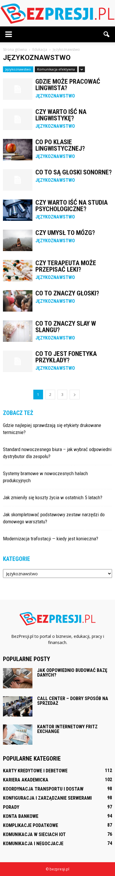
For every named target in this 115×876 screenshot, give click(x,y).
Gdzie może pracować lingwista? (67, 85)
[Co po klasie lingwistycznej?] (17, 149)
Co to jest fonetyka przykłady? (66, 357)
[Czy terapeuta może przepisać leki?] (17, 270)
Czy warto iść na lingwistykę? (60, 115)
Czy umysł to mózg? (65, 232)
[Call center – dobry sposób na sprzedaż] (17, 706)
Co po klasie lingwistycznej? (60, 145)
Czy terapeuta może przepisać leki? (65, 266)
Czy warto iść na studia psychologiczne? (71, 206)
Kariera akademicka (25, 780)
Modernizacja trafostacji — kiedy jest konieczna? (50, 539)
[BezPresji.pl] (57, 14)
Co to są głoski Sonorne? (73, 172)
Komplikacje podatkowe (30, 825)
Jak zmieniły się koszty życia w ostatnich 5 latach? (52, 497)
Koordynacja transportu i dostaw (43, 789)
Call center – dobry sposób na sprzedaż (72, 701)
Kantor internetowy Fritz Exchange (67, 729)
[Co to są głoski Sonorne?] (17, 180)
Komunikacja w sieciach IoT (34, 834)
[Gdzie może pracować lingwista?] (17, 89)
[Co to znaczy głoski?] (17, 301)
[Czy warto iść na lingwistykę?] (17, 119)
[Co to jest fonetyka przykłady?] (17, 361)
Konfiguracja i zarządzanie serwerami (47, 798)
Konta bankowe (20, 816)
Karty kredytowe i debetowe (35, 771)
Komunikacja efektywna (56, 69)
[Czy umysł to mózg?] (17, 240)
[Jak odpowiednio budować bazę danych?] (17, 678)
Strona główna (15, 49)
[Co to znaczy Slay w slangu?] (17, 331)
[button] (106, 34)
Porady (11, 807)
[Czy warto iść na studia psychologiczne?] (17, 210)
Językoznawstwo (18, 69)
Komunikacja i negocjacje (33, 843)
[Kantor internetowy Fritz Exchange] (17, 734)
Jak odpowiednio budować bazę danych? (72, 672)
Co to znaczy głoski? (67, 293)
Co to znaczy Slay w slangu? (65, 327)
